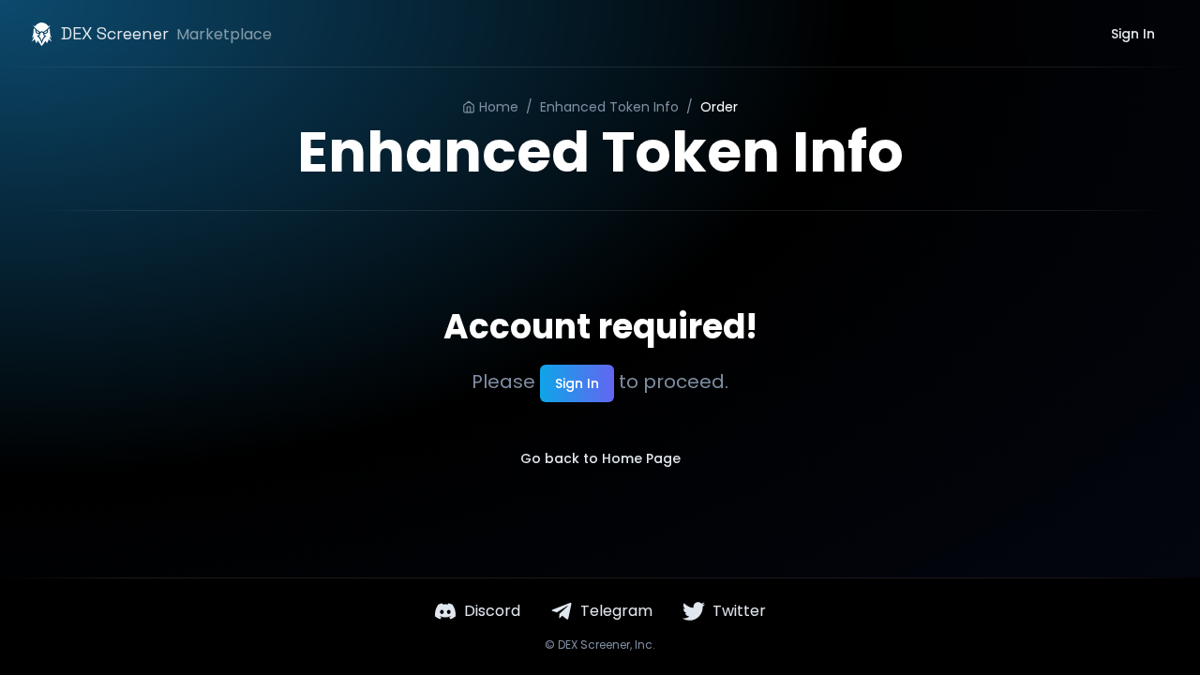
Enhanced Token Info (609, 107)
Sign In (1133, 33)
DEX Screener (594, 644)
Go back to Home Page (600, 458)
